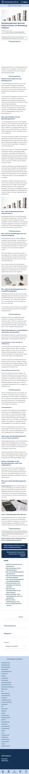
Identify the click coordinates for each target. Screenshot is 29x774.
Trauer (2, 732)
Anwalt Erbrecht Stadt (5, 662)
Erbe (20, 772)
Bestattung (15, 772)
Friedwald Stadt (4, 704)
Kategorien (6, 642)
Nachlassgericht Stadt (5, 717)
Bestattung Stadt (4, 678)
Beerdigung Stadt (4, 669)
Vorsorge (8, 772)
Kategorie (11, 32)
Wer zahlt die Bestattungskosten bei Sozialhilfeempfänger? (15, 580)
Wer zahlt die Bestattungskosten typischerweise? (15, 572)
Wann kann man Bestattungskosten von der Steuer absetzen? (13, 590)
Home (3, 772)
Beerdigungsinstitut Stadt (6, 671)
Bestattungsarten (4, 680)
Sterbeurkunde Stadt (5, 726)
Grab (2, 706)
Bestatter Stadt (4, 673)
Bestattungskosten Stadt (19, 32)
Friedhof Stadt (4, 697)
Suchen (21, 617)
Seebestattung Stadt (5, 721)
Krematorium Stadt (5, 715)
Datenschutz (4, 760)
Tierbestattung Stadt (5, 728)
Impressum (4, 758)
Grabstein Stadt (4, 708)
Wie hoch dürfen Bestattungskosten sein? (13, 600)
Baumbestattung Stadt (5, 667)
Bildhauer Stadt (4, 689)
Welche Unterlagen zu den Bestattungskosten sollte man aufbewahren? (14, 596)
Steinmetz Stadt (4, 724)
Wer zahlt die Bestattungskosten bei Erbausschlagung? (15, 576)
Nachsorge (3, 719)
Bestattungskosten (6, 486)
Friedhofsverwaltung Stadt (6, 702)
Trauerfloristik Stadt (5, 735)
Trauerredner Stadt (5, 741)
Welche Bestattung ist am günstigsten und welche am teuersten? (13, 584)
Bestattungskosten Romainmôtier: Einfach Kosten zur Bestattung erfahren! (16, 553)
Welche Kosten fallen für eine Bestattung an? (14, 565)
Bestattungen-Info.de (11, 2)
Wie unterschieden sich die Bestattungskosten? (13, 569)
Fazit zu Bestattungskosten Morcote (14, 604)
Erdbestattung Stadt (5, 693)
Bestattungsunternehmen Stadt (7, 686)
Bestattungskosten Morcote (14, 540)
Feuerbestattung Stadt (5, 695)
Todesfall (3, 730)
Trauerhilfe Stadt (4, 737)
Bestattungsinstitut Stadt (6, 682)
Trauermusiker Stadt (5, 739)
